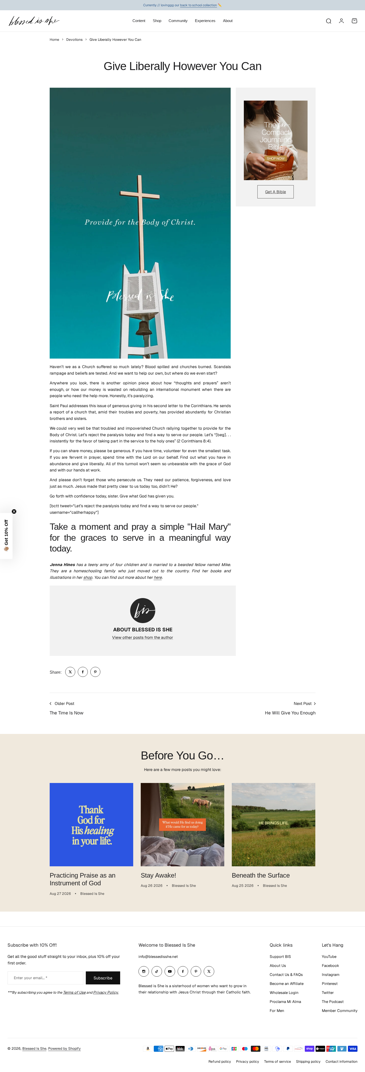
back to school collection (198, 5)
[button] (6, 536)
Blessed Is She (34, 1048)
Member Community (339, 1010)
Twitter (328, 992)
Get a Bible (275, 191)
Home (54, 39)
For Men (277, 1010)
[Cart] (354, 20)
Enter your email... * (30, 977)
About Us (278, 965)
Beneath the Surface (261, 875)
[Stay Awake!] (182, 824)
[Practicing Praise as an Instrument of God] (91, 824)
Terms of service (277, 1061)
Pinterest (330, 983)
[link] (70, 672)
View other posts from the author (142, 637)
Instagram (330, 974)
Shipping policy (308, 1061)
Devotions (74, 39)
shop (87, 577)
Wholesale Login (284, 992)
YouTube (329, 956)
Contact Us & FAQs (286, 974)
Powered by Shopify (64, 1048)
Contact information (341, 1061)
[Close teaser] (14, 511)
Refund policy (219, 1061)
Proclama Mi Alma (285, 1001)
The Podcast (333, 1001)
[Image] (276, 140)
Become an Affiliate (287, 983)
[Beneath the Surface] (273, 824)
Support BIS (280, 956)
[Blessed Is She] (34, 21)
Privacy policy (247, 1061)
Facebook (330, 965)
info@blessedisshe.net (158, 956)
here (158, 577)
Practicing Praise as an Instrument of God (82, 879)
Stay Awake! (158, 875)
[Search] (328, 20)
